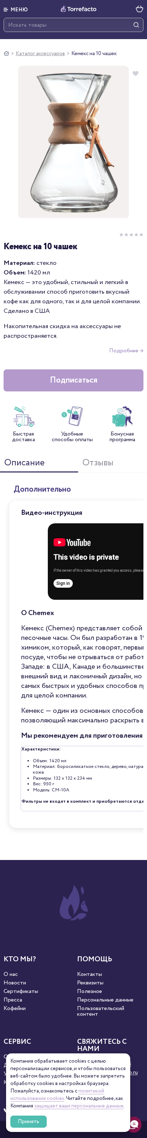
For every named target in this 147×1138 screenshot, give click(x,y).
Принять (28, 1121)
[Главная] (6, 54)
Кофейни (15, 1008)
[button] (16, 9)
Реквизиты (90, 983)
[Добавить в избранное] (135, 73)
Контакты (89, 974)
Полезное (89, 991)
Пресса (13, 1000)
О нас (11, 974)
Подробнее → (126, 351)
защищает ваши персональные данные (78, 1106)
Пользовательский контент (100, 1011)
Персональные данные (105, 1000)
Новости (15, 983)
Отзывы (97, 462)
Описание (24, 462)
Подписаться (73, 380)
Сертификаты (21, 991)
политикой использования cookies (57, 1095)
